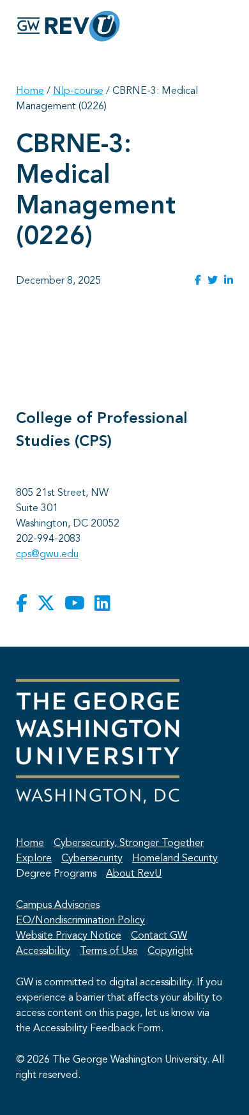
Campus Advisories (58, 905)
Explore (34, 859)
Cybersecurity (92, 859)
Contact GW (159, 936)
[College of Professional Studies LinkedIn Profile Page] (102, 604)
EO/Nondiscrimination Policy (80, 921)
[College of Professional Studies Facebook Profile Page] (21, 604)
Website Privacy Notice (68, 936)
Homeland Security (175, 859)
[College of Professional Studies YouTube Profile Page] (74, 604)
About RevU (134, 874)
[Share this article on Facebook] (198, 281)
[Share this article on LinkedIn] (228, 281)
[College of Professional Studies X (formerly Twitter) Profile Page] (46, 604)
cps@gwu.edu (47, 555)
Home (30, 91)
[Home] (68, 26)
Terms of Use (109, 951)
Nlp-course (78, 91)
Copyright (170, 951)
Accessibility (43, 951)
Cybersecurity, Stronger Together (129, 843)
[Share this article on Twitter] (212, 281)
